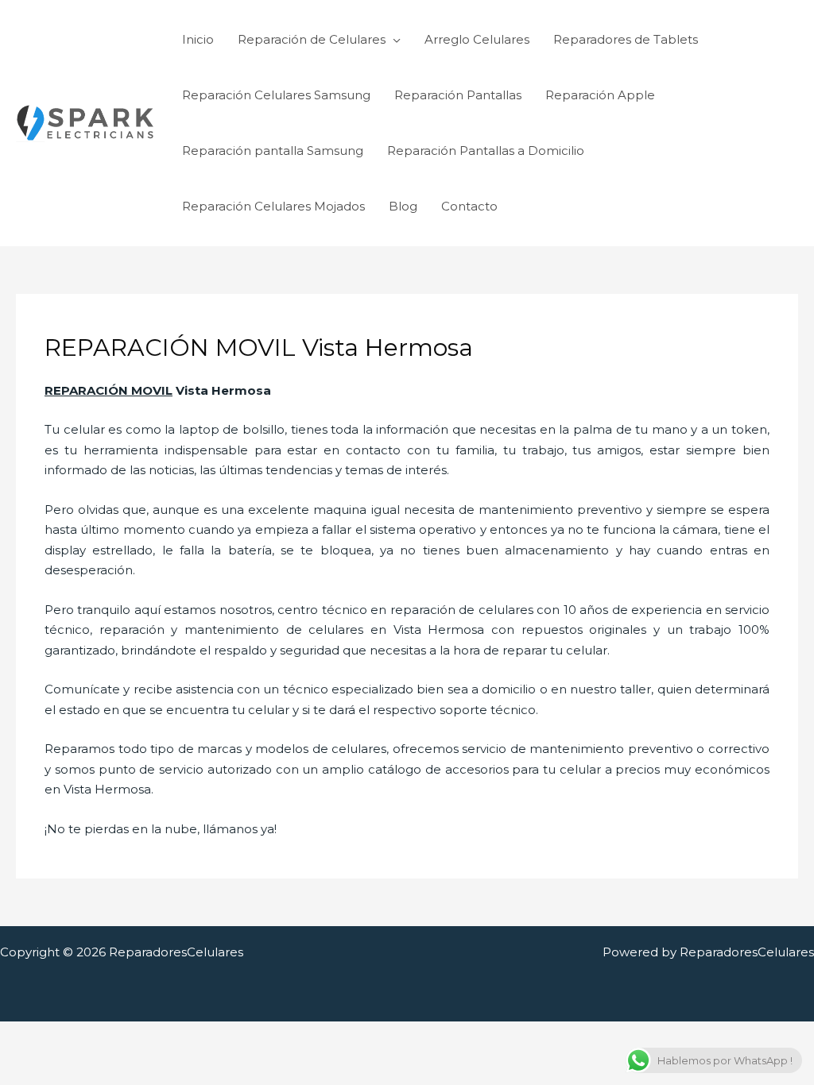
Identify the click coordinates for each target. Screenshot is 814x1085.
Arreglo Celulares (476, 39)
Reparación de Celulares (312, 39)
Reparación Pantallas (457, 94)
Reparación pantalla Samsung (272, 150)
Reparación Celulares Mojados (273, 206)
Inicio (198, 39)
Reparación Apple (600, 94)
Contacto (469, 206)
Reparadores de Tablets (625, 39)
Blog (403, 206)
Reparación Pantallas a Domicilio (485, 150)
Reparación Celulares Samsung (276, 94)
